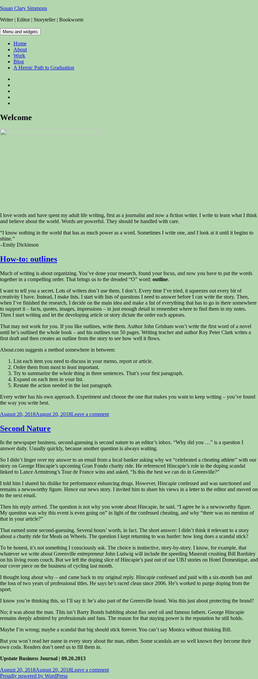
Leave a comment (90, 414)
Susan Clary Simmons (23, 8)
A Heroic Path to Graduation (43, 67)
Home (20, 43)
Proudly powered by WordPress (34, 676)
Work (19, 55)
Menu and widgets (20, 31)
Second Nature (25, 428)
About (20, 49)
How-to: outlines (28, 259)
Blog (18, 61)
